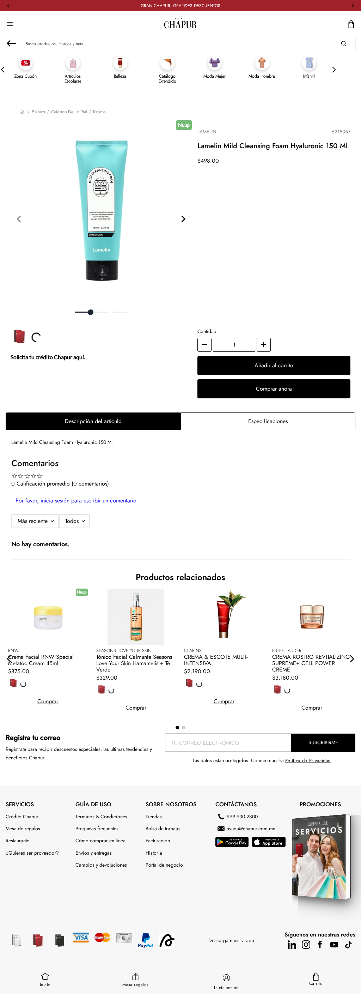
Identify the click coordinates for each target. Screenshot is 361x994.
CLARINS (193, 650)
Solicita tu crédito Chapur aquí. (48, 363)
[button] (9, 658)
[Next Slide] (352, 5)
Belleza (38, 111)
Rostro (99, 111)
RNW (13, 650)
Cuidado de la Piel (69, 111)
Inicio (45, 985)
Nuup (184, 124)
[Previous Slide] (8, 5)
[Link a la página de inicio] (22, 112)
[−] (204, 345)
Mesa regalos (135, 985)
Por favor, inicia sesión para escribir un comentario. (77, 500)
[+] (264, 345)
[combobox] (187, 43)
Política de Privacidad (228, 902)
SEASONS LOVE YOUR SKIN (124, 650)
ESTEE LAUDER (286, 650)
